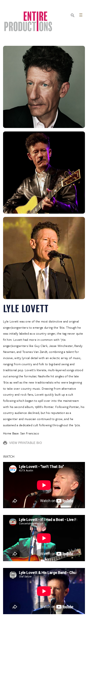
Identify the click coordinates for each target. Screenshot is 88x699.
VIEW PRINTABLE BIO (25, 443)
